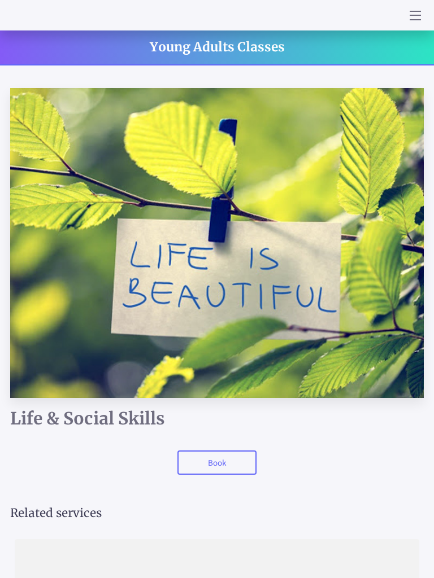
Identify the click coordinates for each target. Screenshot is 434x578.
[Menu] (414, 15)
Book (217, 462)
